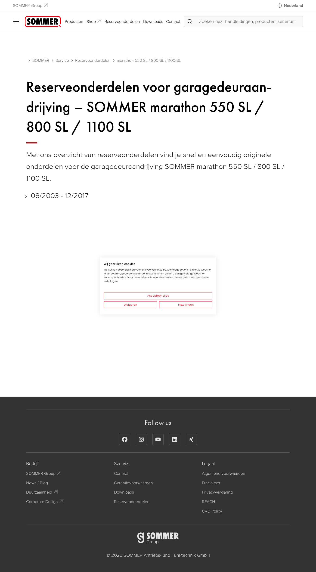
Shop (91, 21)
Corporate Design (42, 501)
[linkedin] (174, 439)
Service (62, 60)
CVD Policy (212, 511)
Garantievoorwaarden (133, 482)
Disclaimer (211, 482)
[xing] (191, 439)
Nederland (293, 5)
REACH (208, 501)
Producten (74, 21)
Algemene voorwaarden (223, 473)
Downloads (153, 21)
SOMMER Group (27, 5)
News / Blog (37, 482)
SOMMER (40, 60)
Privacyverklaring (217, 492)
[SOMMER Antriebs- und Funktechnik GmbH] (43, 21)
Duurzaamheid (39, 492)
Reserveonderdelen (122, 21)
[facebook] (124, 439)
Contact (173, 21)
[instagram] (141, 439)
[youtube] (158, 439)
